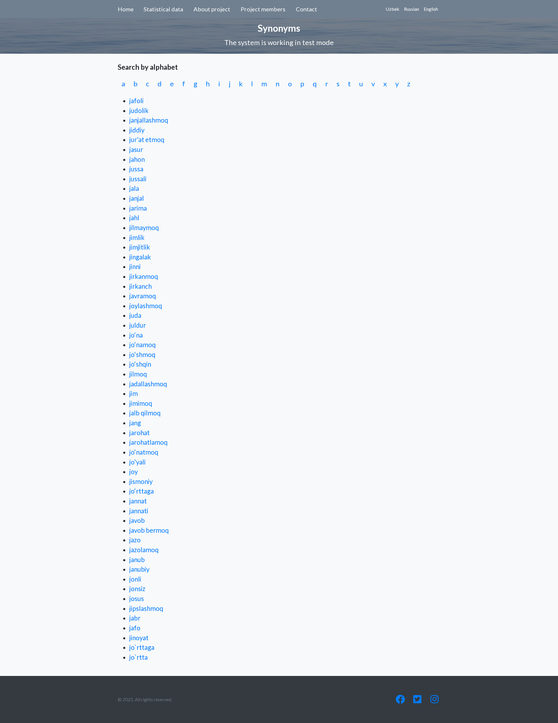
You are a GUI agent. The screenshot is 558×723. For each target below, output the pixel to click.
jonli (135, 579)
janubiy (139, 569)
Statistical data (163, 9)
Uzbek (392, 9)
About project (212, 9)
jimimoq (140, 403)
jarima (138, 208)
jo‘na (136, 335)
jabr (134, 618)
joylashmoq (145, 306)
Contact (306, 9)
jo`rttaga (141, 647)
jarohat (139, 433)
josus (136, 598)
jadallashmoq (148, 384)
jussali (137, 179)
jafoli (136, 101)
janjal (136, 198)
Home (126, 9)
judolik (139, 110)
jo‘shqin (140, 364)
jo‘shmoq (142, 354)
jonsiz (137, 589)
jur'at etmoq (146, 139)
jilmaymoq (144, 228)
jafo (134, 628)
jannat (138, 501)
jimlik (136, 237)
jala (134, 188)
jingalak (140, 257)
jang (135, 423)
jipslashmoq (146, 608)
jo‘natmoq (143, 452)
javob (137, 520)
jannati (138, 511)
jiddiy (136, 130)
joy (133, 472)
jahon (137, 159)
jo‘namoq (142, 345)
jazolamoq (144, 550)
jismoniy (141, 481)
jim (133, 393)
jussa (136, 169)
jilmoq (138, 374)
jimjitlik (139, 247)
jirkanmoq (143, 276)
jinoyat (139, 638)
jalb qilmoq (145, 413)
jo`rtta (138, 657)
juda (135, 315)
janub (137, 560)
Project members (263, 9)
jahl (134, 218)
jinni (135, 266)
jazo (135, 540)
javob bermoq (149, 530)
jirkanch (140, 286)
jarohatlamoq (148, 442)
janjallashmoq (148, 120)
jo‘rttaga (141, 491)
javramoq (142, 296)
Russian (411, 9)
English (431, 9)
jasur (136, 149)
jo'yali (137, 462)
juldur (137, 325)
